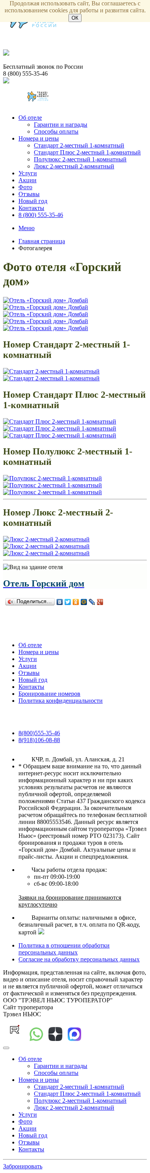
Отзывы (29, 194)
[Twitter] (68, 602)
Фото (25, 187)
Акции (27, 180)
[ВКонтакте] (60, 602)
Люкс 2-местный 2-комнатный (74, 166)
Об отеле (30, 117)
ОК (75, 18)
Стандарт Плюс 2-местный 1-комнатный (87, 152)
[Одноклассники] (76, 602)
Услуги (27, 173)
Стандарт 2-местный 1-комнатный (79, 145)
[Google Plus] (100, 602)
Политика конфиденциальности (60, 700)
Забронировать (22, 1166)
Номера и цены (38, 138)
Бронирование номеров (49, 693)
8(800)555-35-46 (39, 733)
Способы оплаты (56, 131)
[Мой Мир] (84, 602)
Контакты (31, 208)
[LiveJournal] (92, 602)
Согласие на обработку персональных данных (79, 959)
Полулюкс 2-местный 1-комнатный (80, 159)
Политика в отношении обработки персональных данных (64, 949)
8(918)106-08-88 (39, 740)
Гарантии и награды (60, 124)
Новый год (32, 201)
